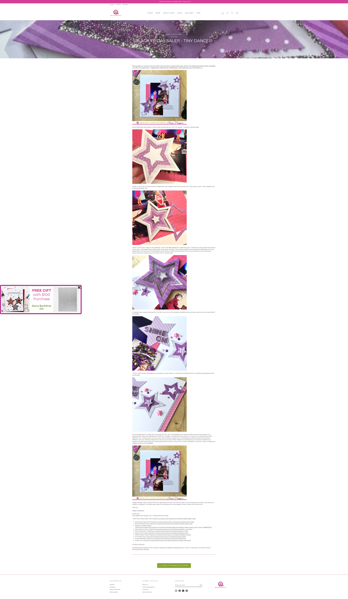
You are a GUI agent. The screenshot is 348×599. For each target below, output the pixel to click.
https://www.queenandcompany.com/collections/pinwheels (166, 537)
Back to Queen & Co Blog (175, 565)
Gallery (189, 13)
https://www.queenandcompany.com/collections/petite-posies (170, 535)
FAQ (198, 13)
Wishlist (118, 4)
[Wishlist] (232, 13)
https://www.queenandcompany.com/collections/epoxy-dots (168, 533)
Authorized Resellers (148, 587)
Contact (112, 4)
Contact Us (145, 589)
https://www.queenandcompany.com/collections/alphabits (166, 538)
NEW (158, 13)
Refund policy (114, 592)
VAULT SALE (169, 13)
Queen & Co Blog (176, 34)
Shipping (112, 587)
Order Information (115, 589)
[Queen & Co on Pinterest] (187, 591)
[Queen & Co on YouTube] (183, 591)
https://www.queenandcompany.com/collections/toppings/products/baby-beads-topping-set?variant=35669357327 (173, 527)
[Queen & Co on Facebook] (180, 591)
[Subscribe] (201, 585)
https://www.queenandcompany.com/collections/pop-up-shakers (170, 529)
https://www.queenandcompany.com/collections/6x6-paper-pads (174, 519)
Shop (150, 13)
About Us (145, 584)
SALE (179, 13)
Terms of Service (147, 592)
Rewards (125, 4)
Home (168, 34)
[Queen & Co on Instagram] (176, 591)
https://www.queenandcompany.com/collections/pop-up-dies (167, 531)
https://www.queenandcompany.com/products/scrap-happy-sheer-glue (167, 540)
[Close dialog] (79, 287)
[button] (40, 299)
